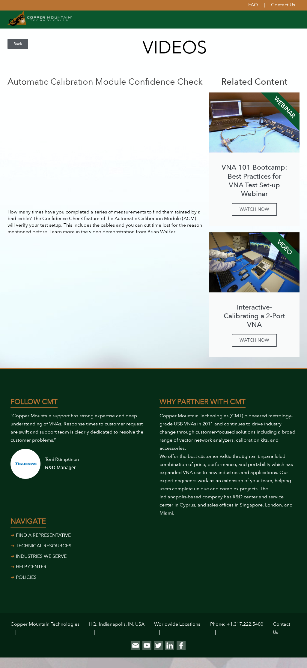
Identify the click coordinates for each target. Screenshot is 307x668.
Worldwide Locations (177, 624)
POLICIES (26, 577)
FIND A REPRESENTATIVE (43, 535)
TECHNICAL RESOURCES (43, 546)
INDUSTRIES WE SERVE (41, 556)
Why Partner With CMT (202, 402)
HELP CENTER (31, 567)
